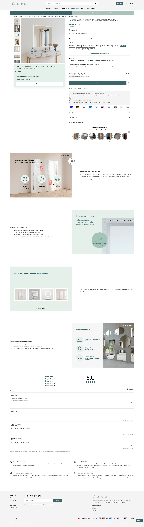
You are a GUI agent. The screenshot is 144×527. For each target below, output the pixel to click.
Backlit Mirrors (35, 16)
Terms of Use (43, 504)
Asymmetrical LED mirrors (47, 16)
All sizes (71, 42)
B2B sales (119, 3)
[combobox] (72, 3)
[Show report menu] (131, 402)
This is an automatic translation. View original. (19, 400)
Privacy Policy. (50, 504)
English (93, 518)
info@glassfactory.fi (121, 289)
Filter (13, 391)
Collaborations (130, 523)
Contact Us (109, 523)
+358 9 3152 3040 (112, 502)
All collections (100, 523)
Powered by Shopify (27, 523)
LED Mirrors (27, 16)
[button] (41, 13)
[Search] (96, 3)
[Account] (126, 3)
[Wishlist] (133, 3)
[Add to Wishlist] (128, 83)
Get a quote (140, 520)
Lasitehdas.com (18, 523)
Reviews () (71, 26)
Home (15, 16)
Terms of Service (91, 523)
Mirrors (20, 16)
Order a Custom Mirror (119, 523)
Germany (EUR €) (84, 518)
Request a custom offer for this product (99, 53)
